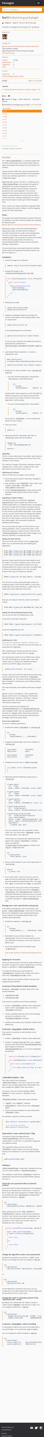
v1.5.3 (5, 130)
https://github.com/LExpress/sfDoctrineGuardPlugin (21, 225)
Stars (4, 67)
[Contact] (31, 1428)
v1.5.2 (5, 133)
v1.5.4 (5, 128)
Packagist (8, 3)
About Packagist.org (7, 1427)
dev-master (7, 108)
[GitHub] (40, 1428)
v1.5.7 (5, 119)
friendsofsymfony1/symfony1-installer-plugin (20, 89)
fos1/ (5, 17)
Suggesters (6, 65)
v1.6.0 (5, 111)
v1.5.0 (5, 139)
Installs (4, 60)
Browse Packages (7, 1436)
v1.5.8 (5, 117)
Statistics (4, 1433)
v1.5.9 (5, 114)
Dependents (6, 62)
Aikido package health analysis (13, 76)
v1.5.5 (5, 125)
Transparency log (8, 53)
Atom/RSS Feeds (6, 1430)
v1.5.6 (5, 122)
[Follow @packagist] (36, 1428)
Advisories (6, 74)
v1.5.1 (5, 136)
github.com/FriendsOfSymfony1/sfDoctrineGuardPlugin (22, 46)
